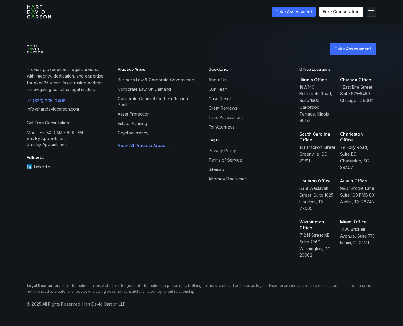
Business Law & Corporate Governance (156, 79)
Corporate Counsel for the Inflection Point (153, 101)
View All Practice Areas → (144, 145)
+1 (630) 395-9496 (46, 100)
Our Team (218, 89)
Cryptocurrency (133, 132)
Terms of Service (225, 159)
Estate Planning (132, 123)
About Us (217, 79)
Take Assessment (353, 48)
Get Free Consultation (48, 122)
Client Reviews (223, 108)
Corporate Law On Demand (144, 89)
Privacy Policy (222, 150)
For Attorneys (222, 126)
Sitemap (216, 169)
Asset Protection (134, 113)
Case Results (221, 98)
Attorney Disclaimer (227, 178)
